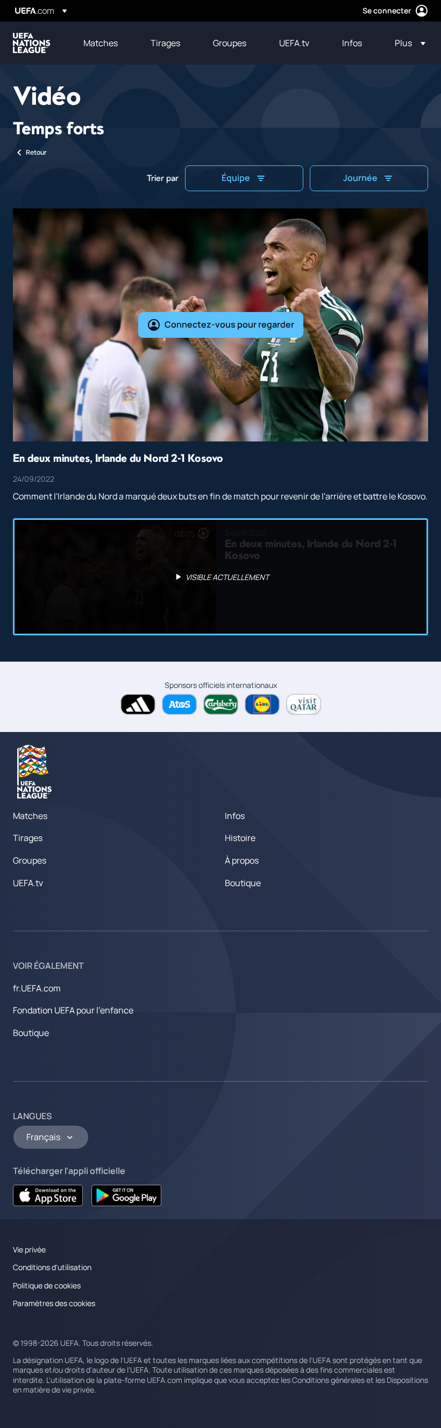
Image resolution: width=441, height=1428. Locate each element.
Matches (30, 816)
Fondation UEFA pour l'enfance (73, 1010)
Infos (235, 816)
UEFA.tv (28, 883)
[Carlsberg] (220, 704)
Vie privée (29, 1249)
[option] (220, 576)
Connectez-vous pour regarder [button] (229, 324)
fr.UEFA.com (37, 988)
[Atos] (179, 704)
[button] (407, 43)
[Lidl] (262, 704)
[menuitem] (103, 43)
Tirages (27, 838)
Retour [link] (36, 152)
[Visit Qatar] (303, 704)
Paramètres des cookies (54, 1303)
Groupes (29, 860)
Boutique (243, 883)
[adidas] (137, 704)
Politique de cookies (47, 1285)
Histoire (240, 838)
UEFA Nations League (32, 43)
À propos (242, 860)
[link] (100, 43)
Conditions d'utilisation (52, 1267)
